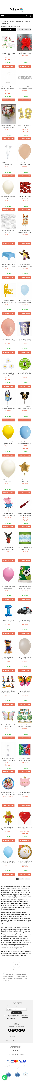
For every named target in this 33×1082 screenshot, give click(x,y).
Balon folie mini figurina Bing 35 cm (8, 548)
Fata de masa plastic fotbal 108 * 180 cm (25, 587)
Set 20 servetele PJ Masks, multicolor (24, 759)
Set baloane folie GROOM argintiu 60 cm (25, 87)
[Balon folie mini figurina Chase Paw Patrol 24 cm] (8, 646)
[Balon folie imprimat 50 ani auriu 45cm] (24, 851)
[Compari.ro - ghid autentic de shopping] (8, 1074)
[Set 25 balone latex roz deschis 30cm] (8, 574)
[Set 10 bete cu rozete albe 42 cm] (8, 152)
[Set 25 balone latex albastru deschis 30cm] (8, 851)
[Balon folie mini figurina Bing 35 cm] (8, 538)
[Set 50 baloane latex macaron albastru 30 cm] (24, 432)
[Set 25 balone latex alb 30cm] (8, 187)
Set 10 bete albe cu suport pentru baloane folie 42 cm (8, 87)
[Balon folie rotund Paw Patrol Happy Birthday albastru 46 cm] (8, 783)
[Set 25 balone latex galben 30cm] (8, 432)
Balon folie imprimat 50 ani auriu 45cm (25, 862)
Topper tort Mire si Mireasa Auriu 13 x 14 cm (8, 301)
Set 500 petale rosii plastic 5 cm (25, 197)
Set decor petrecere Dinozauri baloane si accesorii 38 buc (24, 725)
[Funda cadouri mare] (24, 42)
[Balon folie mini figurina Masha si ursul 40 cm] (24, 255)
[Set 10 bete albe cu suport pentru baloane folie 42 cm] (8, 77)
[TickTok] (20, 1030)
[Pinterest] (13, 1030)
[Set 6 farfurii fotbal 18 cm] (24, 364)
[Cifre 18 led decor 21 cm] (24, 114)
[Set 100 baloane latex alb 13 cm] (8, 468)
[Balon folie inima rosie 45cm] (24, 817)
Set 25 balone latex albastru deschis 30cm (8, 862)
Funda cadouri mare (25, 53)
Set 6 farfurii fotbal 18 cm (25, 374)
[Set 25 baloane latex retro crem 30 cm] (24, 152)
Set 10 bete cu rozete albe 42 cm (8, 163)
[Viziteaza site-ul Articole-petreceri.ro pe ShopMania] (25, 1074)
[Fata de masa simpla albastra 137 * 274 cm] (8, 255)
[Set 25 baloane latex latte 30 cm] (24, 646)
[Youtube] (16, 1030)
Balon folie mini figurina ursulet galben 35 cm (8, 828)
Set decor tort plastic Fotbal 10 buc (8, 54)
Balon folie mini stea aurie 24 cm (25, 480)
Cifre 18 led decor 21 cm (24, 126)
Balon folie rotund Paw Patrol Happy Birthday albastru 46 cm (8, 793)
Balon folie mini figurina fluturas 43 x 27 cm (25, 692)
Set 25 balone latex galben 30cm (8, 443)
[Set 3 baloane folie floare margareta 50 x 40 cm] (8, 364)
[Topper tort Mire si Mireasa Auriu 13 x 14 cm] (8, 290)
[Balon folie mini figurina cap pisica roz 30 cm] (24, 783)
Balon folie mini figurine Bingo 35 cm (24, 231)
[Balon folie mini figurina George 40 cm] (8, 504)
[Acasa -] (16, 10)
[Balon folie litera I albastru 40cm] (8, 611)
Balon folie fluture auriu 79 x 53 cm (8, 725)
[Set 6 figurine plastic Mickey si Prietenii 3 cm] (8, 682)
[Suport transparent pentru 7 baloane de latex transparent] (8, 749)
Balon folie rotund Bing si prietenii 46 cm (8, 126)
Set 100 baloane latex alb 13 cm (8, 480)
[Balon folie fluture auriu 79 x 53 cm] (8, 716)
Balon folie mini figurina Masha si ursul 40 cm (25, 265)
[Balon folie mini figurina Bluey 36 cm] (8, 397)
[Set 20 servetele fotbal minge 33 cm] (24, 538)
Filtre (9, 29)
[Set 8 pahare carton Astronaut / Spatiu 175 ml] (24, 327)
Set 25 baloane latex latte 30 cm (25, 658)
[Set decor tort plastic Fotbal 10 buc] (8, 42)
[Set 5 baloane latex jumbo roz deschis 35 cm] (8, 327)
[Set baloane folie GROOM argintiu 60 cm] (24, 77)
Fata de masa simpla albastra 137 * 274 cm (8, 265)
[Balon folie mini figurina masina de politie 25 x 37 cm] (24, 611)
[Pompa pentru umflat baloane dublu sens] (24, 504)
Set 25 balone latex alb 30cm (8, 197)
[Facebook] (9, 1030)
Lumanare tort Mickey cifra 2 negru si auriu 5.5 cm (24, 408)
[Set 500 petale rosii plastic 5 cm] (24, 187)
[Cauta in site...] (31, 16)
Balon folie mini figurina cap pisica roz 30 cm (25, 793)
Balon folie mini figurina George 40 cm (8, 514)
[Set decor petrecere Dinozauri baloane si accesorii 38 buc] (24, 715)
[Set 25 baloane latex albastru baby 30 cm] (24, 290)
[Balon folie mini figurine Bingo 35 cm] (24, 221)
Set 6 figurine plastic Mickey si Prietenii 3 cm (8, 692)
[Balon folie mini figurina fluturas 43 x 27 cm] (24, 682)
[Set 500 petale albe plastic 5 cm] (8, 221)
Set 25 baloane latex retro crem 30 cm (25, 163)
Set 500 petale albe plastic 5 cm (8, 231)
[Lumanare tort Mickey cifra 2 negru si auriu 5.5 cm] (24, 397)
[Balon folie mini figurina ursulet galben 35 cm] (8, 817)
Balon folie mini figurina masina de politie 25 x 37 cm (25, 621)
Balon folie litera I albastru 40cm (8, 621)
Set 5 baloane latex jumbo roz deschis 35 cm (8, 340)
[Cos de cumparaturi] (27, 16)
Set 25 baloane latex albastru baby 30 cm (25, 301)
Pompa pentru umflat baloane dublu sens (24, 514)
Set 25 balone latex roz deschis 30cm (8, 587)
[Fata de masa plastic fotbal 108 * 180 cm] (24, 575)
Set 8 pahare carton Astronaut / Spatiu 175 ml (25, 340)
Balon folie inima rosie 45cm (25, 828)
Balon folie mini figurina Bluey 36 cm (8, 408)
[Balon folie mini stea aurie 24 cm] (24, 469)
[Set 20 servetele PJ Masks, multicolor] (24, 749)
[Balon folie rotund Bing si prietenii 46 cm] (8, 114)
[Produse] (2, 16)
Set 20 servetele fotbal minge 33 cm (25, 548)
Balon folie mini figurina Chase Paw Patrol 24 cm (8, 658)
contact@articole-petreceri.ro (17, 1041)
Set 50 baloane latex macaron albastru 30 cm (24, 443)
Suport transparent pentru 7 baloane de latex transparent (8, 759)
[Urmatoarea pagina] (29, 879)
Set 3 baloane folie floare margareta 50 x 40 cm (8, 374)
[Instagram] (23, 1030)
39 (26, 879)
